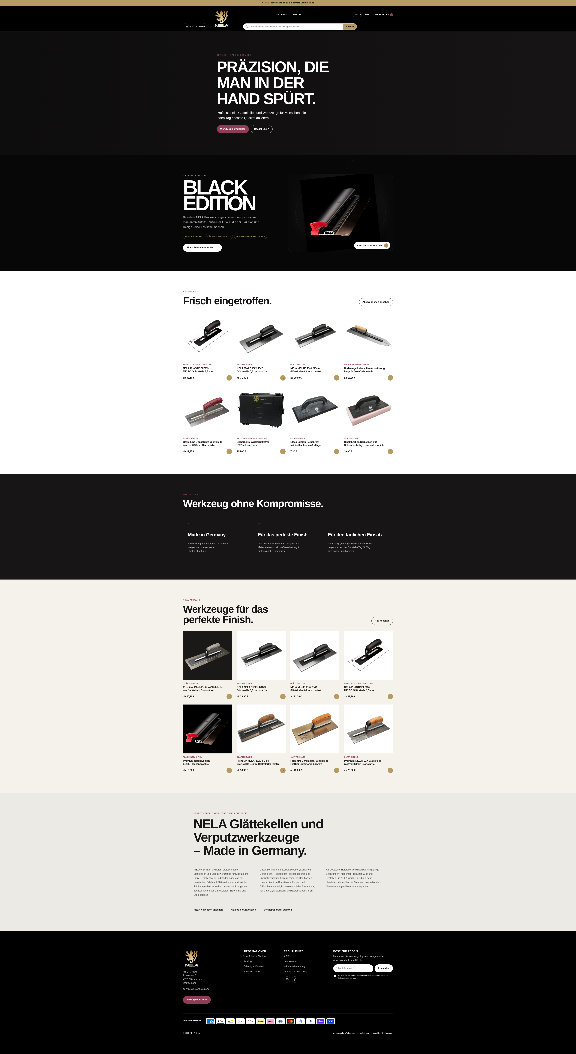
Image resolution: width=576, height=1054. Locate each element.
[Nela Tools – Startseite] (221, 19)
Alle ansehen (382, 620)
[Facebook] (295, 979)
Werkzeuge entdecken (233, 129)
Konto (368, 14)
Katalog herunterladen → (245, 909)
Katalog (281, 14)
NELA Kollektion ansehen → (210, 909)
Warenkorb (383, 14)
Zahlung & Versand (253, 966)
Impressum (290, 961)
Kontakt (298, 14)
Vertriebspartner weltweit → (279, 909)
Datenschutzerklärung (295, 971)
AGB (286, 956)
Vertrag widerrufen (196, 999)
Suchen (350, 27)
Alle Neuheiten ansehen (376, 302)
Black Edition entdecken (202, 247)
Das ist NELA (261, 129)
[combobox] (295, 27)
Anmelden (384, 968)
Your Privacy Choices (254, 956)
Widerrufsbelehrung (294, 966)
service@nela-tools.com (196, 989)
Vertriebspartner (251, 971)
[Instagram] (287, 979)
